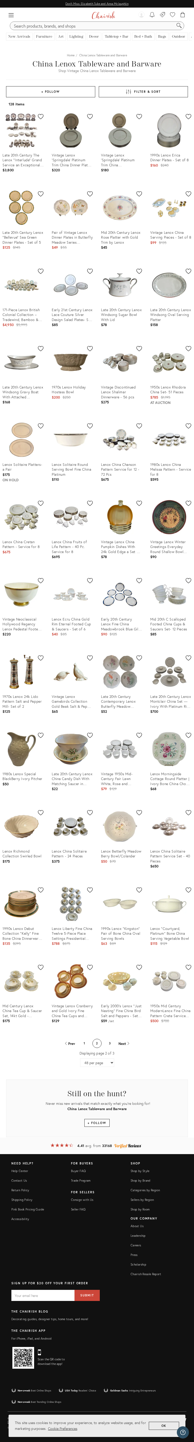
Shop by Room (140, 1209)
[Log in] (141, 15)
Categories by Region (145, 1190)
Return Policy (20, 1190)
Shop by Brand (141, 1180)
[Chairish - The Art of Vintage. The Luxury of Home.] (103, 15)
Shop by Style (140, 1171)
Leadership (138, 1236)
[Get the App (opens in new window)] (23, 1358)
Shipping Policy (21, 1200)
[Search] (179, 25)
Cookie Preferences (62, 1428)
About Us (137, 1226)
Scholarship (138, 1264)
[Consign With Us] (162, 15)
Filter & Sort (147, 92)
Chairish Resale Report (146, 1274)
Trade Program (81, 1180)
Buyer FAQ (78, 1171)
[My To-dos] (152, 15)
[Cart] (183, 15)
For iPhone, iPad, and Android (31, 1338)
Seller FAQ (78, 1209)
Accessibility (20, 1219)
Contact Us (19, 1180)
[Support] (183, 1432)
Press (134, 1255)
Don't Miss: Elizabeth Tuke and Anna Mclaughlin (96, 4)
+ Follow (50, 92)
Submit (87, 1295)
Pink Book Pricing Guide (27, 1209)
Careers (136, 1245)
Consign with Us (82, 1200)
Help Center (19, 1171)
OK (164, 1426)
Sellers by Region (142, 1200)
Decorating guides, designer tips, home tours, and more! (49, 1319)
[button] (11, 15)
